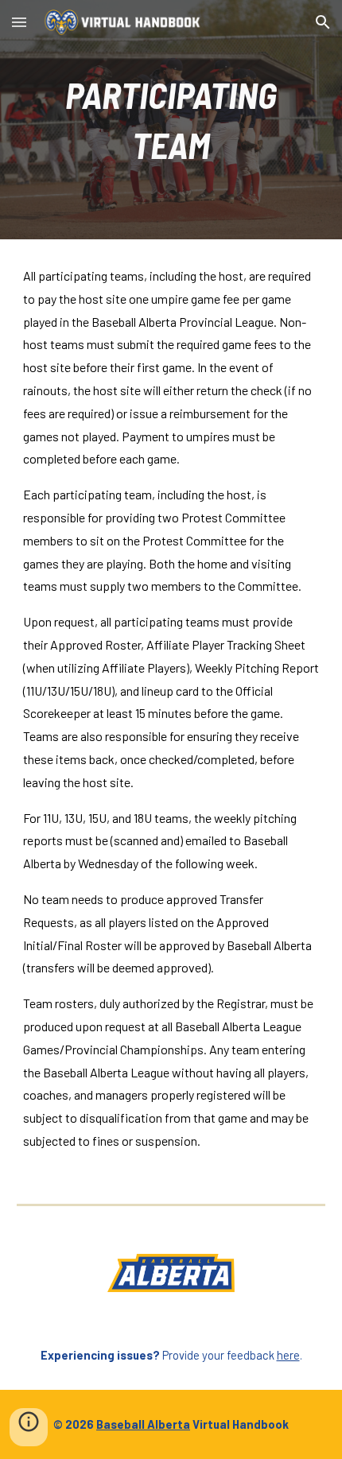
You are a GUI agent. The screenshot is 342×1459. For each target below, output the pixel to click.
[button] (19, 22)
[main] (171, 120)
